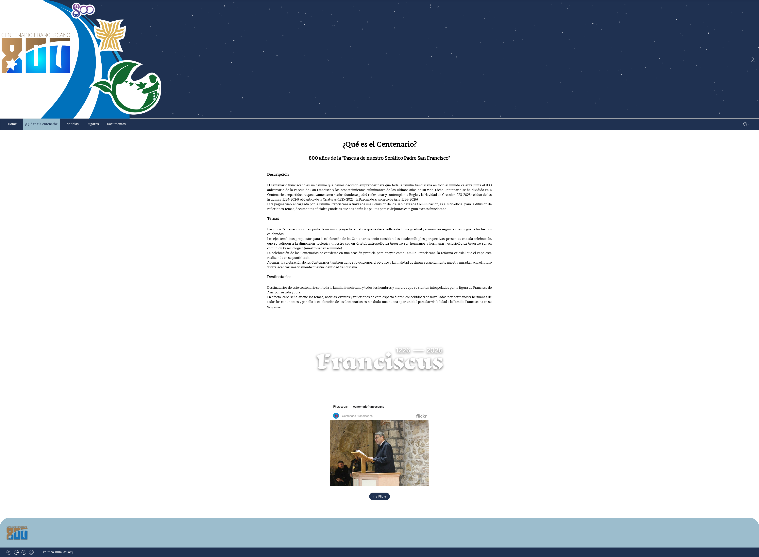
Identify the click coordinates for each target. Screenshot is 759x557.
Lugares (93, 124)
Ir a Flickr (379, 496)
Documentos (116, 124)
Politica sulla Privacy (58, 552)
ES (746, 124)
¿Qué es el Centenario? (41, 124)
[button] (753, 59)
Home (12, 124)
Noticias (72, 124)
